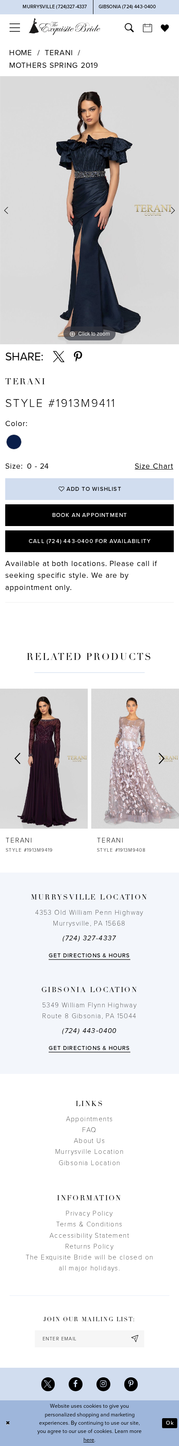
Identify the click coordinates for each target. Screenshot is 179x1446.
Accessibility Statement (89, 1235)
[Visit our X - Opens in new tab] (48, 1384)
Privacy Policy (89, 1213)
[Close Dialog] (8, 1423)
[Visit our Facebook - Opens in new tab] (76, 1384)
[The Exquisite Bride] (64, 26)
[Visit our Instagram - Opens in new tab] (103, 1384)
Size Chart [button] (154, 466)
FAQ (89, 1130)
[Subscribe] (135, 1338)
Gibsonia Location (90, 1163)
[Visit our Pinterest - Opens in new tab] (131, 1384)
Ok (169, 1423)
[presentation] (115, 759)
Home (21, 52)
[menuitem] (15, 28)
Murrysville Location (89, 1152)
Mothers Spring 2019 (54, 65)
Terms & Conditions (89, 1224)
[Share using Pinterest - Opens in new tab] (78, 356)
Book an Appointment (90, 515)
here (88, 1440)
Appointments (89, 1119)
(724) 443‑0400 (89, 1031)
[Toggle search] (129, 28)
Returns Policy (89, 1246)
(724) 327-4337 (89, 938)
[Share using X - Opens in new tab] (58, 356)
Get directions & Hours (89, 955)
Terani (59, 52)
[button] (15, 28)
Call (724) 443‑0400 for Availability (90, 541)
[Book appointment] (147, 28)
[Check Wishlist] (165, 28)
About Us (89, 1141)
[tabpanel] (89, 210)
